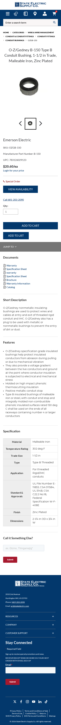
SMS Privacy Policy (13, 716)
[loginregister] (45, 14)
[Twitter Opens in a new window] (14, 701)
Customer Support (16, 633)
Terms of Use (17, 713)
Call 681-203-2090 (13, 199)
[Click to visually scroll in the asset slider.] (20, 123)
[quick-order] (25, 14)
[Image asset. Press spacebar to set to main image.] (30, 124)
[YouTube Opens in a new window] (33, 701)
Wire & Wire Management (41, 32)
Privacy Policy (15, 711)
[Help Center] (16, 14)
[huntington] (35, 14)
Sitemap (52, 716)
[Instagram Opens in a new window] (27, 701)
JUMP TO (8, 246)
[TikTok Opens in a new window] (46, 701)
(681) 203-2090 (18, 602)
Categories (18, 32)
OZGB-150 (32, 40)
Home (6, 32)
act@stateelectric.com (20, 606)
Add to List (16, 235)
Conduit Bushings (14, 40)
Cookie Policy (30, 713)
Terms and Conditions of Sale (36, 711)
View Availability (20, 189)
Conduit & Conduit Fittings (19, 36)
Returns (43, 713)
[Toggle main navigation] (7, 14)
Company (11, 624)
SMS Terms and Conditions (35, 716)
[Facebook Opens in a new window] (21, 701)
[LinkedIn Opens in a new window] (39, 701)
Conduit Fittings (46, 36)
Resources (11, 616)
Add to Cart (30, 225)
